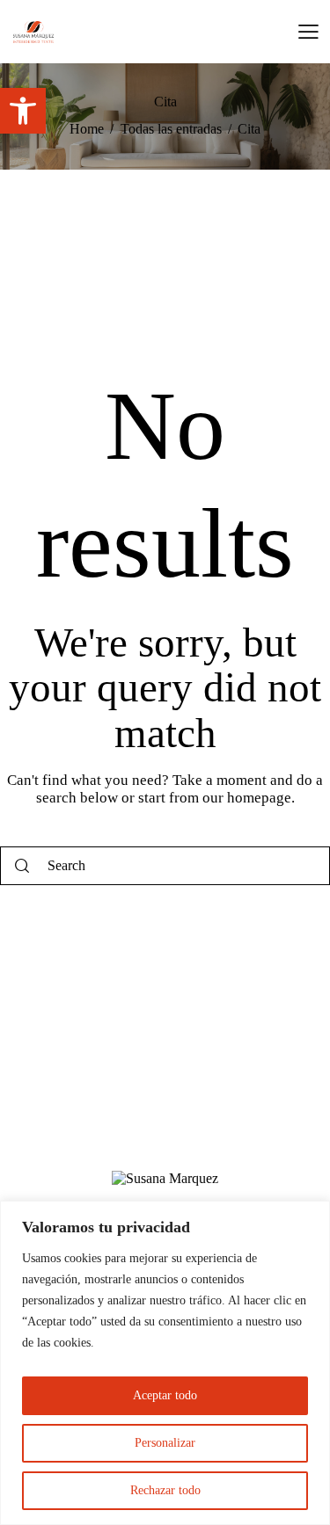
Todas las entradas (171, 128)
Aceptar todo (165, 1395)
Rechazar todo (165, 1490)
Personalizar (165, 1442)
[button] (23, 111)
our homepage (246, 797)
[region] (165, 1363)
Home (87, 128)
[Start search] (22, 866)
